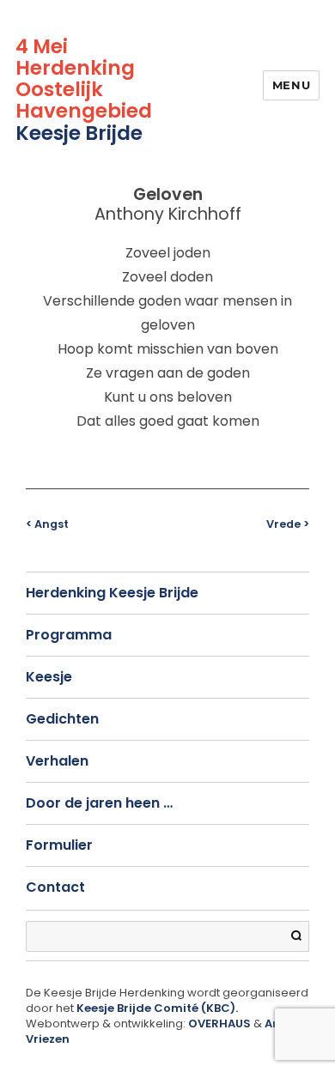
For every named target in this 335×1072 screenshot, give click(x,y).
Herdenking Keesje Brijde (112, 593)
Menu (291, 85)
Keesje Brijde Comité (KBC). (157, 1008)
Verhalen (57, 761)
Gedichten (62, 719)
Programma (69, 635)
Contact (55, 887)
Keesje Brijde (79, 133)
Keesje (49, 677)
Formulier (59, 845)
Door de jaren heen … (99, 803)
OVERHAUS (219, 1023)
